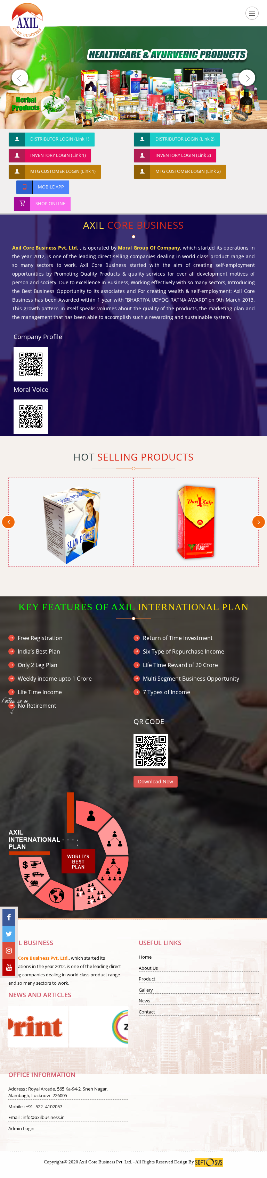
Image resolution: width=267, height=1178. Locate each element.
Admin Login (21, 1128)
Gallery (146, 990)
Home (145, 957)
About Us (148, 968)
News (144, 1001)
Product (147, 979)
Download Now (155, 781)
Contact (147, 1012)
